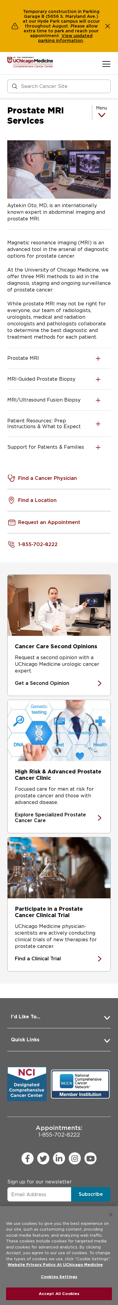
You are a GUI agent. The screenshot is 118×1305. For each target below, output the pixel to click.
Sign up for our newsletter (39, 1182)
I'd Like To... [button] (25, 1017)
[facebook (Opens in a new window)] (27, 1158)
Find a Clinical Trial (38, 959)
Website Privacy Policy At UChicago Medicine (55, 1264)
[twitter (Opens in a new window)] (43, 1158)
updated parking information (65, 38)
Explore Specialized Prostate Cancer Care (50, 817)
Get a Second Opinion (42, 683)
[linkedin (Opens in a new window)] (59, 1158)
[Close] (110, 1214)
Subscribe (91, 1194)
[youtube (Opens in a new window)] (90, 1158)
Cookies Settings (59, 1276)
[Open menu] (106, 64)
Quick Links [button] (25, 1040)
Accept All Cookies (59, 1293)
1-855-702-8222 (59, 1131)
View (67, 35)
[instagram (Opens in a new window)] (75, 1158)
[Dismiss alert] (108, 26)
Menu (101, 108)
